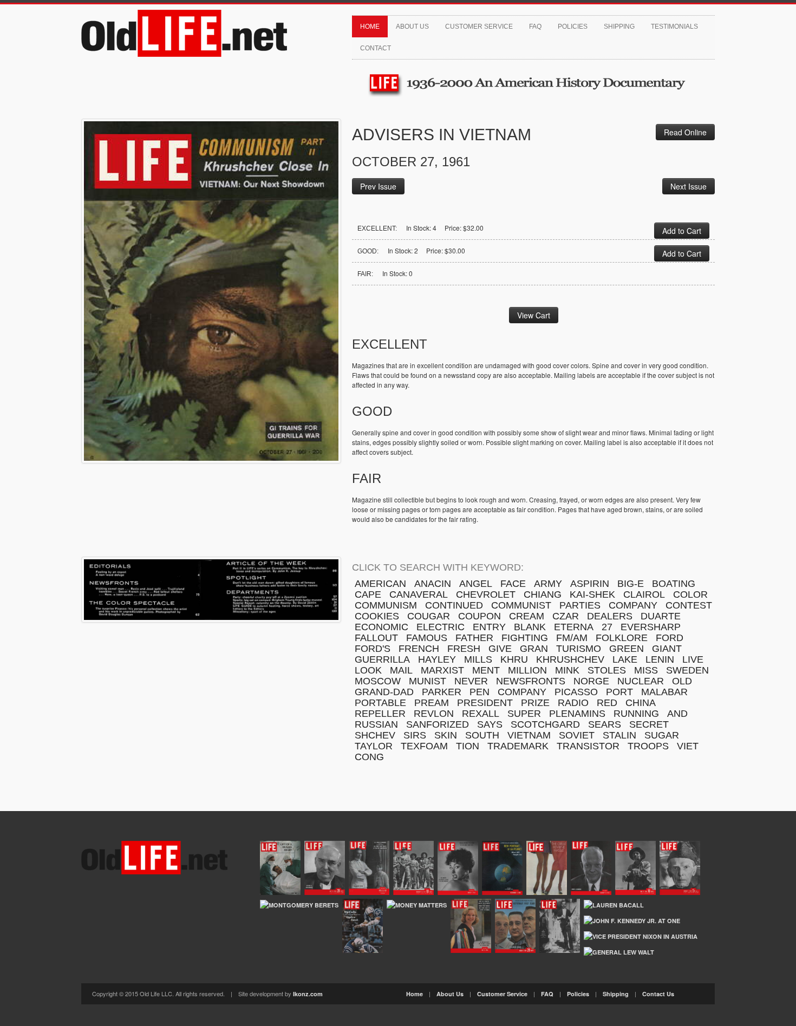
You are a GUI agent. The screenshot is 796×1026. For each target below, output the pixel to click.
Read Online (685, 132)
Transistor (588, 746)
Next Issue (688, 186)
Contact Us (658, 994)
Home (370, 26)
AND (677, 713)
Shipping (619, 26)
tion (467, 746)
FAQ (535, 26)
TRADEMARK (518, 746)
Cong (369, 756)
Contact (375, 48)
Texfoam (424, 746)
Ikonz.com (308, 994)
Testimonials (674, 26)
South (482, 735)
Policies (573, 26)
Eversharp (651, 627)
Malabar (664, 692)
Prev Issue (378, 186)
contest (688, 605)
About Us (412, 26)
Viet (688, 746)
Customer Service (479, 26)
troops (648, 746)
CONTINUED (454, 605)
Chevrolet (486, 594)
